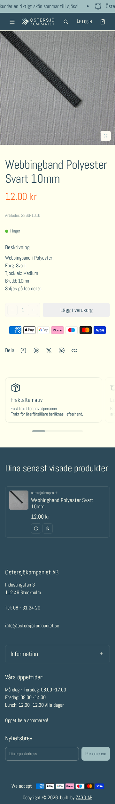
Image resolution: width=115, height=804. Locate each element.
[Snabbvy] (36, 528)
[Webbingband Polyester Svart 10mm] (57, 512)
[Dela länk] (74, 350)
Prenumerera (95, 753)
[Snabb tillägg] (47, 528)
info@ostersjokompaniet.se (32, 625)
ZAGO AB (84, 797)
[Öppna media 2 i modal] (57, 88)
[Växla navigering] (12, 22)
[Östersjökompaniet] (38, 21)
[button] (66, 22)
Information (24, 654)
